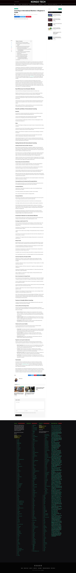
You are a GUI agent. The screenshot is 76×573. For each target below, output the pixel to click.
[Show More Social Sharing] (32, 16)
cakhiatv (46, 488)
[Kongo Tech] (38, 1)
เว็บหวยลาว (46, 479)
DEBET (58, 438)
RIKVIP (34, 474)
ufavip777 (52, 455)
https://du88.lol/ (19, 476)
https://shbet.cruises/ (48, 457)
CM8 (18, 541)
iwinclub (57, 509)
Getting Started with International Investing (23, 46)
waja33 (59, 482)
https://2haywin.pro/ (47, 486)
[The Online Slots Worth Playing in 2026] (50, 24)
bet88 (58, 432)
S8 (60, 524)
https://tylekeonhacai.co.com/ (56, 484)
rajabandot (46, 453)
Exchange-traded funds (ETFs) (22, 52)
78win (18, 510)
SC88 (54, 506)
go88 (18, 480)
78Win (33, 482)
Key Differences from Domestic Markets (22, 42)
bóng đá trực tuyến (54, 497)
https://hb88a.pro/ (35, 436)
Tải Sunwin (55, 490)
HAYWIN (18, 535)
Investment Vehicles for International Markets (23, 51)
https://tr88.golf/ (46, 513)
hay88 (18, 482)
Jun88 (60, 489)
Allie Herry (18, 14)
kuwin (18, 547)
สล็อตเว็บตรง (34, 465)
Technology (40, 4)
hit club (34, 443)
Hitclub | (57, 425)
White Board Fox (56, 527)
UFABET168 (46, 474)
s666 (55, 462)
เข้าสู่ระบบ (34, 454)
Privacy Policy (26, 568)
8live (61, 472)
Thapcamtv (34, 539)
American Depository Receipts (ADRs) (23, 54)
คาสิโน (18, 467)
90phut (52, 498)
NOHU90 (60, 476)
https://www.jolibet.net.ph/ (55, 468)
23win (58, 515)
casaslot (55, 492)
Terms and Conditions (46, 568)
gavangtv (34, 540)
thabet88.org (53, 437)
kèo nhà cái (18, 490)
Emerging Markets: (21, 50)
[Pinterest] (11, 49)
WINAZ (46, 491)
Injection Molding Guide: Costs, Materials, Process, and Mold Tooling (19, 394)
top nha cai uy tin (56, 532)
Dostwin (18, 454)
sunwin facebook (58, 437)
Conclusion (18, 59)
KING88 (18, 519)
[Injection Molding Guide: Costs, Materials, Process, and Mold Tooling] (19, 389)
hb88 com (52, 440)
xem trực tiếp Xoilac (20, 503)
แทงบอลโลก (53, 493)
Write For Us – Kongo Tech (52, 4)
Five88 (60, 513)
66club (18, 495)
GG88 (52, 524)
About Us (30, 568)
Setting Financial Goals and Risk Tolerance (23, 47)
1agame (18, 512)
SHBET (34, 473)
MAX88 (52, 491)
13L (17, 451)
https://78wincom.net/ (54, 513)
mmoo (33, 445)
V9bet (59, 517)
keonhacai (57, 530)
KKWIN (18, 534)
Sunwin (46, 481)
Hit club (56, 455)
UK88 (58, 490)
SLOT (44, 518)
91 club (56, 472)
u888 (60, 432)
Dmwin (18, 446)
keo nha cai (59, 464)
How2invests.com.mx (25, 364)
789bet (18, 539)
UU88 (44, 549)
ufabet (34, 483)
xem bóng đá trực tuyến (20, 502)
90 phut (58, 497)
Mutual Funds (19, 53)
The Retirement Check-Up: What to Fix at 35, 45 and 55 (57, 15)
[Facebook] (11, 43)
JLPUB (58, 508)
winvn (33, 459)
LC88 (44, 548)
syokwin (34, 538)
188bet (58, 446)
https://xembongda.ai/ (57, 498)
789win (46, 458)
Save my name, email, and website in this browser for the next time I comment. (26, 412)
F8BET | (60, 425)
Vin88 (57, 470)
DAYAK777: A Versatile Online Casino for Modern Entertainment (57, 33)
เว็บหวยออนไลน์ (47, 472)
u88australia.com (54, 449)
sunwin (18, 473)
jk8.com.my (53, 441)
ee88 (18, 525)
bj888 (46, 482)
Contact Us (35, 568)
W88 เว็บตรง (45, 527)
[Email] (11, 51)
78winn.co (34, 468)
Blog (45, 4)
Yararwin (18, 444)
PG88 (52, 445)
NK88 (44, 512)
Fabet (59, 465)
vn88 (56, 525)
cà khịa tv (59, 496)
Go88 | (55, 425)
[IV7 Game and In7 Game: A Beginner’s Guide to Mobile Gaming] (50, 19)
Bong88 (18, 475)
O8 (55, 522)
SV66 (33, 531)
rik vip (52, 523)
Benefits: (19, 44)
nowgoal (52, 531)
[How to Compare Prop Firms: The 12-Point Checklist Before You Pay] (50, 38)
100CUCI (46, 467)
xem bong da (53, 499)
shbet (18, 497)
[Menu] (14, 4)
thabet (33, 467)
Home (20, 4)
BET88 (55, 514)
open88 (60, 492)
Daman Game (47, 434)
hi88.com (56, 463)
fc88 (33, 446)
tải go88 (52, 509)
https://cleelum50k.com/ (20, 459)
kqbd (54, 525)
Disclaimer (40, 568)
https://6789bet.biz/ (54, 505)
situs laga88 (19, 526)
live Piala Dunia (56, 473)
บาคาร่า (34, 437)
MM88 (60, 527)
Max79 (52, 439)
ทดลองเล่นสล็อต (35, 484)
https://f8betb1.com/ (35, 452)
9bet (18, 491)
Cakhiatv (56, 517)
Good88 (57, 454)
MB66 (57, 464)
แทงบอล (18, 460)
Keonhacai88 (56, 457)
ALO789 (45, 547)
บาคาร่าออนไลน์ (35, 429)
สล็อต (18, 458)
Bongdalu (56, 442)
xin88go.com (57, 456)
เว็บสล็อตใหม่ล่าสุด (19, 466)
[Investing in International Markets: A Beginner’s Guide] (29, 28)
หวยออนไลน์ (53, 432)
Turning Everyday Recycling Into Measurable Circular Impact (40, 388)
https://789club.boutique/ (55, 489)
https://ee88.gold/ (54, 515)
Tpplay (18, 439)
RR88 (18, 540)
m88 (33, 458)
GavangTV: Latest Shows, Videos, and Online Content (57, 28)
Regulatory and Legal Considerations (23, 58)
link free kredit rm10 (46, 517)
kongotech (42, 570)
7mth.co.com (53, 481)
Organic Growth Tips (33, 4)
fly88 (58, 442)
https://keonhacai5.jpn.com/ (55, 436)
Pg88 (57, 458)
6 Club (33, 523)
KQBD (33, 489)
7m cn (60, 532)
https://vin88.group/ (35, 460)
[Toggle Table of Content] (30, 41)
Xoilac (58, 525)
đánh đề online (53, 475)
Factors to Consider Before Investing (22, 56)
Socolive (53, 442)
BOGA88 (55, 466)
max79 (52, 514)
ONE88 (60, 456)
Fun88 (44, 525)
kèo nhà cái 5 (45, 543)
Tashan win (34, 425)
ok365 (55, 507)
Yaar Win (34, 522)
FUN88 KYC (57, 439)
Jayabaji (45, 498)
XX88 (18, 546)
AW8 (54, 434)
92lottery (18, 496)
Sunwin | (52, 425)
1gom (52, 457)
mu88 (60, 515)
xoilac (57, 445)
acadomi (45, 511)
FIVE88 (53, 463)
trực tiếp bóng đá (59, 479)
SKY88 (56, 438)
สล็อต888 (34, 490)
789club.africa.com (56, 480)
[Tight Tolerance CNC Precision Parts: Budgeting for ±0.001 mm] (30, 389)
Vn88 (44, 541)
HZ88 (59, 428)
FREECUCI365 (56, 447)
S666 (44, 520)
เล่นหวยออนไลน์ (35, 428)
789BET (18, 469)
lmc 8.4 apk (55, 474)
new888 (34, 435)
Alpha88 (18, 527)
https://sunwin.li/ (19, 533)
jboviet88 (46, 480)
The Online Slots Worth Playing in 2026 (57, 24)
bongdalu (34, 469)
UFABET (18, 474)
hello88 (46, 464)
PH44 (60, 508)
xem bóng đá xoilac (55, 526)
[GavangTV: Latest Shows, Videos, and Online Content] (50, 28)
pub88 (53, 473)
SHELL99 (52, 438)
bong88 (52, 447)
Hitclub (18, 498)
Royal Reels (19, 487)
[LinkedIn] (11, 47)
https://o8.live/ (59, 522)
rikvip (52, 480)
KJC (33, 434)
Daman (18, 453)
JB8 (61, 433)
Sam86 (59, 445)
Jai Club (18, 452)
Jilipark (33, 529)
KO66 (33, 530)
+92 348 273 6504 (17, 437)
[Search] (61, 4)
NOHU (57, 534)
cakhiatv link (34, 476)
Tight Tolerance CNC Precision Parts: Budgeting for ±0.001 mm (30, 394)
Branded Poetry (47, 435)
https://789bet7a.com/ (20, 549)
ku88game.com (35, 492)
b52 (45, 487)
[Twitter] (11, 45)
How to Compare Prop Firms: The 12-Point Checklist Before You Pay (57, 38)
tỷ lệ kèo (59, 475)
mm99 (46, 465)
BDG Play (34, 525)
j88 (59, 533)
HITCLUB (34, 532)
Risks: (18, 45)
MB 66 (57, 430)
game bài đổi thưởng (20, 524)
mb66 (52, 464)
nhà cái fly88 (34, 475)
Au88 (33, 444)
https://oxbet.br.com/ (54, 450)
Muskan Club (19, 443)
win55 (44, 519)
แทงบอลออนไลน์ (35, 427)
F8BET (18, 517)
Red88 (52, 466)
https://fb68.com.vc (54, 467)
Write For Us (53, 568)
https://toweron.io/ (54, 508)
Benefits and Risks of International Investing (23, 43)
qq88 (56, 432)
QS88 (33, 514)
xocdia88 (59, 467)
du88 (52, 470)
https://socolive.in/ (55, 428)
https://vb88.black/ (19, 483)
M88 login (45, 526)
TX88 (59, 472)
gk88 (33, 537)
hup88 (55, 465)
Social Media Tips (25, 4)
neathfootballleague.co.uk (57, 431)
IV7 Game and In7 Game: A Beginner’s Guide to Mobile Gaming (56, 19)
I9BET (55, 470)
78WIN (34, 451)
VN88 (33, 485)
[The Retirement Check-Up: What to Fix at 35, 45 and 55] (50, 15)
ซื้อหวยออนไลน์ (47, 459)
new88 (34, 461)
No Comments (31, 14)
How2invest (31, 76)
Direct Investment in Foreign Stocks (22, 55)
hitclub (55, 464)
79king (52, 433)
